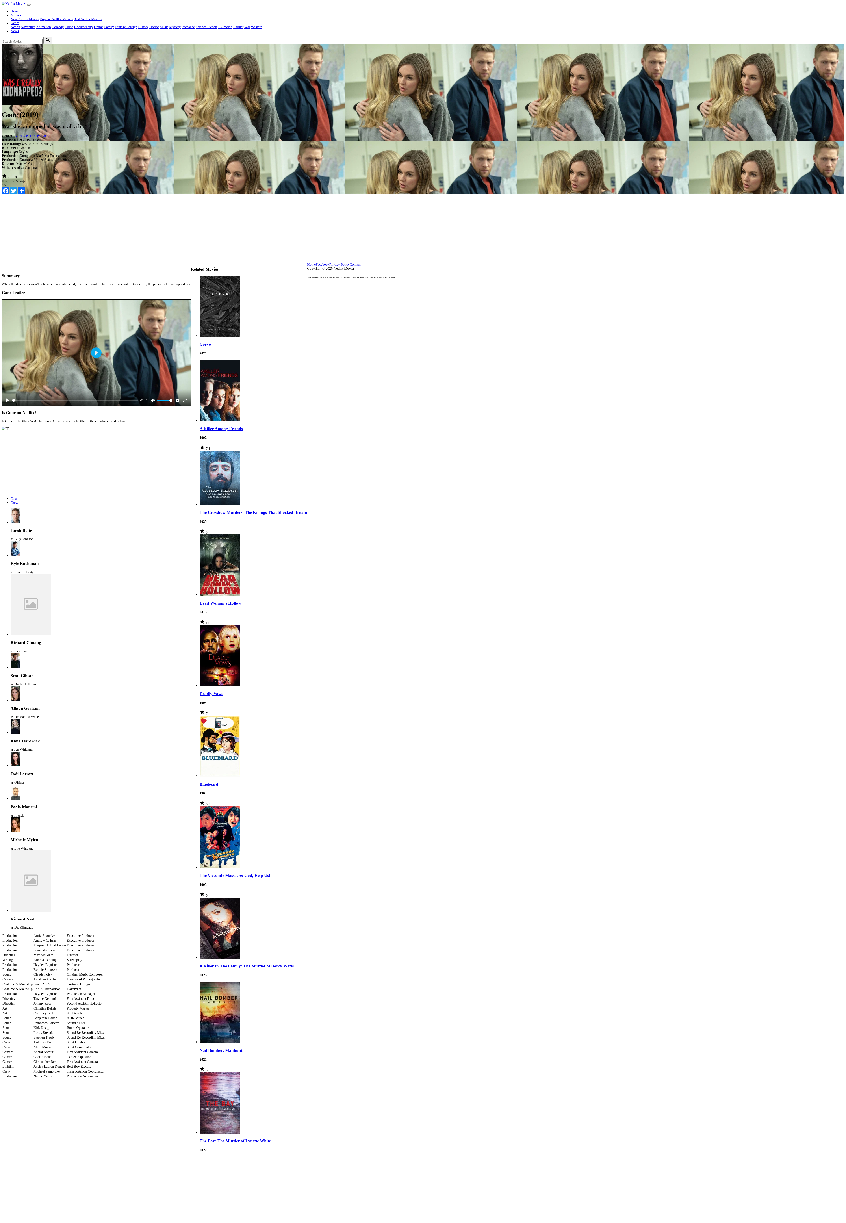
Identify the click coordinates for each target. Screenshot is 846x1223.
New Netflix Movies (25, 19)
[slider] (75, 400)
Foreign (131, 27)
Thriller (238, 27)
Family (109, 27)
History (143, 27)
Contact (355, 264)
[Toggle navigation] (29, 5)
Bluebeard (209, 784)
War (247, 27)
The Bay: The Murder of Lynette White (235, 1141)
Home (15, 11)
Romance (188, 27)
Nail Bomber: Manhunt (221, 1050)
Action (15, 27)
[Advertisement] (423, 232)
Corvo (205, 344)
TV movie (225, 27)
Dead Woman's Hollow (220, 603)
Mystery (175, 27)
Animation (43, 27)
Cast (14, 499)
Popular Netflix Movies (56, 19)
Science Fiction (206, 27)
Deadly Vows (211, 693)
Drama (98, 27)
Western (256, 27)
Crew (14, 503)
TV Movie (20, 136)
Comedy (58, 27)
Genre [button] (15, 23)
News (15, 31)
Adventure (28, 27)
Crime (69, 27)
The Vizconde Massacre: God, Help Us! (235, 875)
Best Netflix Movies (88, 19)
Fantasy (120, 27)
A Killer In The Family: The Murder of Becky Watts (247, 966)
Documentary (83, 27)
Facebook (322, 264)
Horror (154, 27)
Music (164, 27)
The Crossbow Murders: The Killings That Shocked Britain (253, 512)
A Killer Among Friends (221, 428)
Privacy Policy (339, 264)
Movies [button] (16, 15)
